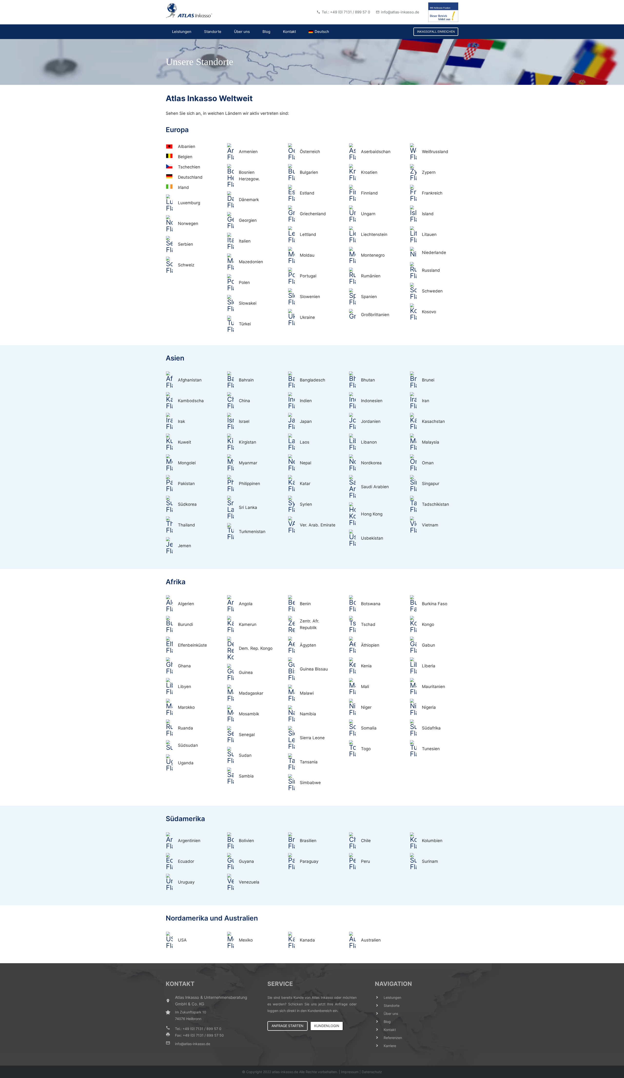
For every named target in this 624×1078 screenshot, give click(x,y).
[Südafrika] (416, 728)
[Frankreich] (416, 193)
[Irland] (172, 187)
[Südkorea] (172, 504)
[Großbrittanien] (355, 314)
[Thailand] (172, 525)
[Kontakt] (379, 1029)
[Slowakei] (233, 303)
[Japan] (294, 421)
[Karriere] (379, 1045)
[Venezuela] (233, 882)
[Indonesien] (355, 400)
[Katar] (294, 483)
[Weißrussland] (416, 151)
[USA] (172, 940)
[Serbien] (172, 244)
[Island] (416, 214)
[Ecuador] (172, 861)
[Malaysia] (416, 442)
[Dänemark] (233, 199)
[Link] (189, 10)
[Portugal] (294, 276)
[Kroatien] (355, 172)
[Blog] (379, 1021)
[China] (233, 400)
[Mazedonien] (233, 262)
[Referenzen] (379, 1037)
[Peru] (355, 861)
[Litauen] (416, 234)
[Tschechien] (172, 167)
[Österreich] (294, 151)
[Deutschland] (172, 177)
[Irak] (172, 421)
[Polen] (233, 282)
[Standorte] (379, 1005)
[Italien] (233, 241)
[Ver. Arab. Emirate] (294, 525)
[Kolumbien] (416, 840)
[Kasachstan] (416, 421)
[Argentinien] (172, 840)
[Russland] (416, 270)
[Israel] (233, 421)
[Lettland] (294, 234)
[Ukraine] (294, 317)
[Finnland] (355, 193)
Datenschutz (372, 1072)
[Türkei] (233, 324)
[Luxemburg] (172, 203)
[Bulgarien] (294, 172)
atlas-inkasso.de (285, 1072)
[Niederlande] (416, 252)
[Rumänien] (355, 276)
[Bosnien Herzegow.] (233, 176)
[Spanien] (355, 296)
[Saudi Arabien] (355, 487)
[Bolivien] (233, 840)
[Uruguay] (172, 882)
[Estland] (294, 193)
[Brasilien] (294, 840)
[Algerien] (172, 603)
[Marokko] (172, 707)
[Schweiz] (172, 265)
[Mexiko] (233, 940)
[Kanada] (294, 940)
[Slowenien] (294, 296)
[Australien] (355, 940)
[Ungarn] (355, 214)
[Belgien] (172, 157)
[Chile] (355, 840)
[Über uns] (379, 1013)
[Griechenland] (294, 214)
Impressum (350, 1072)
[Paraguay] (294, 861)
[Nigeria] (416, 707)
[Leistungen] (379, 997)
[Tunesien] (416, 748)
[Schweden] (416, 291)
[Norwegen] (172, 223)
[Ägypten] (294, 645)
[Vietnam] (416, 525)
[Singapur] (416, 483)
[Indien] (294, 400)
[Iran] (416, 400)
